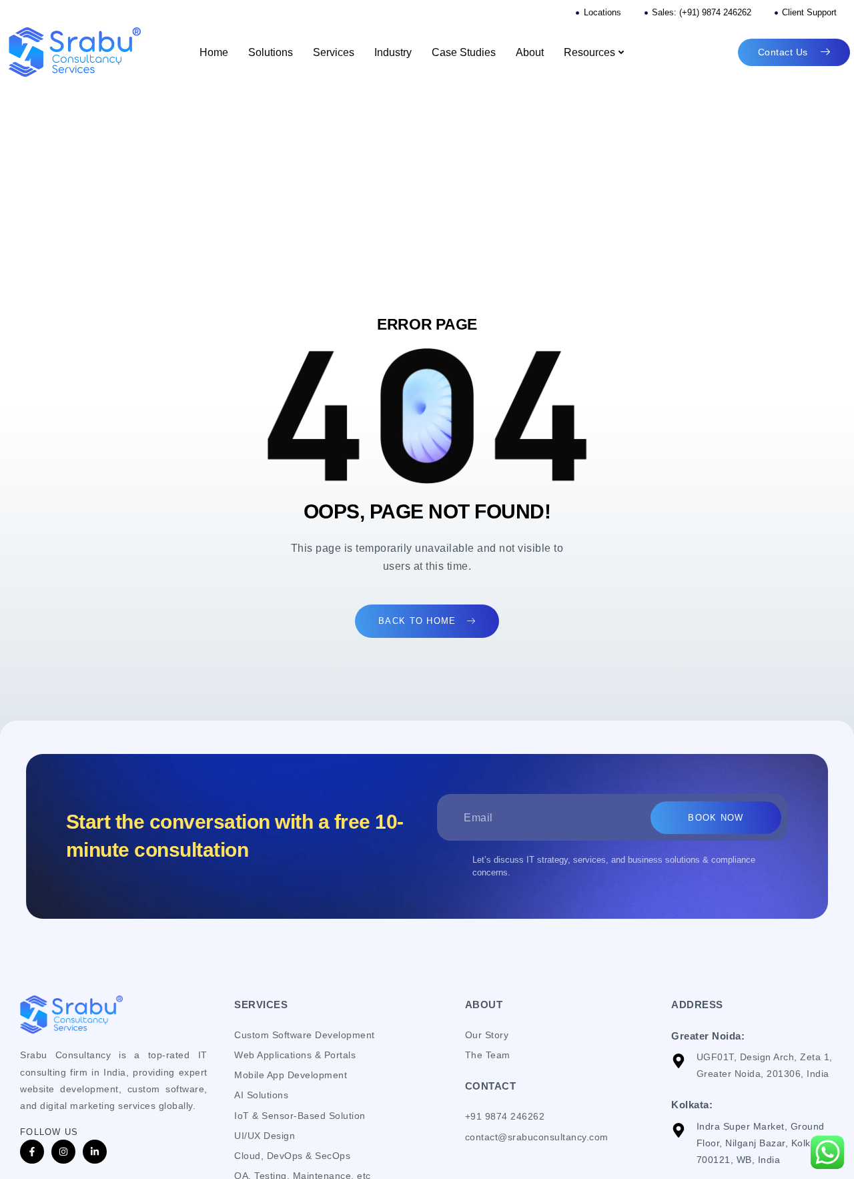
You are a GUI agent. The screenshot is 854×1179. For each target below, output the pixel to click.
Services (333, 52)
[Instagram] (63, 1152)
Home (213, 52)
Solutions (270, 52)
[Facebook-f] (32, 1152)
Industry (393, 52)
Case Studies (464, 52)
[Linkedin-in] (95, 1152)
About (530, 52)
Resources (589, 52)
